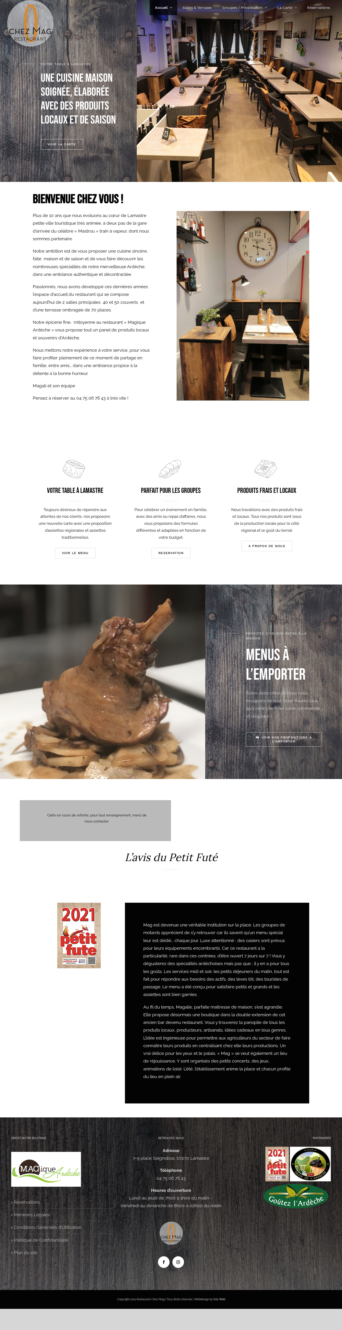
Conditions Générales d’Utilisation (47, 1227)
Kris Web (219, 1299)
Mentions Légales (32, 1214)
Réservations (27, 1202)
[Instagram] (178, 1262)
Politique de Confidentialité (41, 1240)
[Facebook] (164, 1262)
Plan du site (25, 1252)
